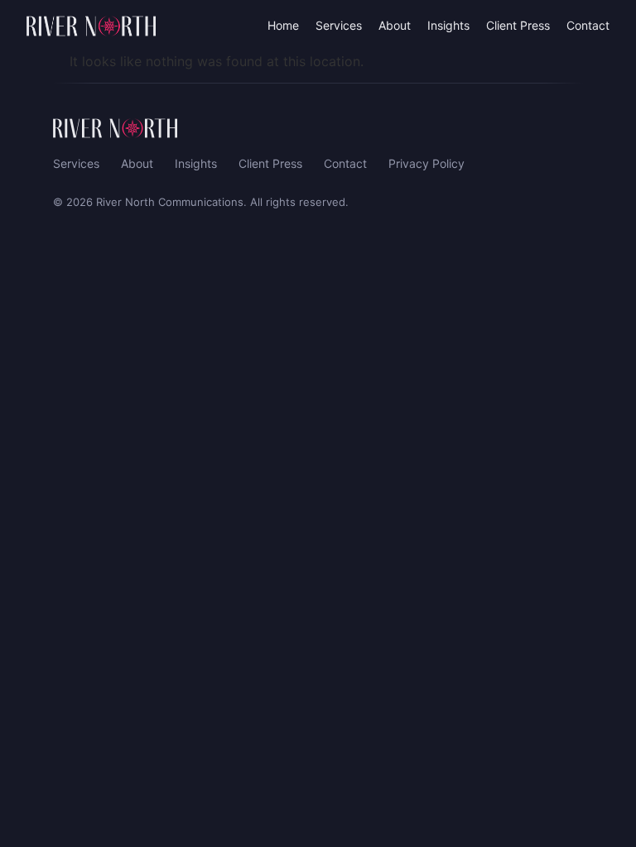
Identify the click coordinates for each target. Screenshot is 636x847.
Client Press (518, 25)
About (394, 25)
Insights (448, 25)
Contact (588, 25)
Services (339, 25)
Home (283, 25)
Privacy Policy (426, 163)
